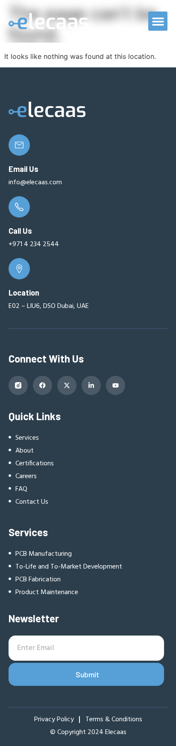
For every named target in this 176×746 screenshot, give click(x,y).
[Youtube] (115, 385)
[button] (157, 21)
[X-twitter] (66, 385)
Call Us (20, 230)
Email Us (23, 169)
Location (24, 292)
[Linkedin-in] (91, 385)
